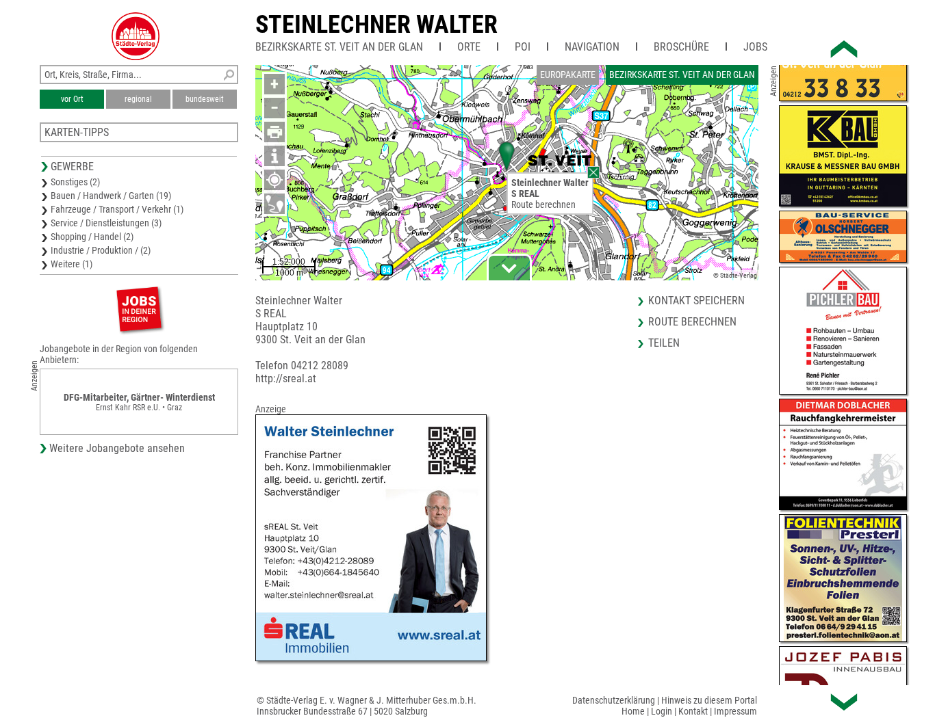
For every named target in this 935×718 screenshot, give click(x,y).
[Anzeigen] (139, 308)
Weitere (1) (71, 263)
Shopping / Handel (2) (92, 236)
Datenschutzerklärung (613, 700)
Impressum (735, 711)
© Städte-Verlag (735, 275)
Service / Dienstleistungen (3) (106, 222)
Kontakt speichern (696, 300)
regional (138, 99)
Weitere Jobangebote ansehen (117, 448)
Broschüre (681, 46)
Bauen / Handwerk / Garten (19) (111, 195)
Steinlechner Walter (376, 24)
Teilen (664, 342)
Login (661, 711)
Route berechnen (543, 204)
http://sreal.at (285, 378)
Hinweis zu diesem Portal (709, 700)
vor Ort (72, 99)
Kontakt (693, 711)
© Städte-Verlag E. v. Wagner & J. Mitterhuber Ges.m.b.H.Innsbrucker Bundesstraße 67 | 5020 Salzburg (366, 706)
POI (522, 46)
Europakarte (567, 74)
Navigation (592, 46)
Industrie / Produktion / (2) (101, 250)
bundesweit (204, 99)
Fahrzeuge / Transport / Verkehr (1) (117, 209)
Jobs (755, 46)
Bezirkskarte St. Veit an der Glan (339, 46)
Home (633, 711)
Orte (469, 46)
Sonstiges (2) (75, 181)
